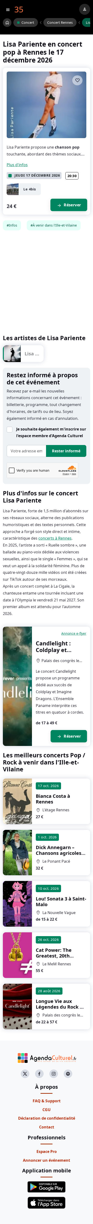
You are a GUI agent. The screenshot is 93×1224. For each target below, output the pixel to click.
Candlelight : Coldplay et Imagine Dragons (60, 649)
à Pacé (60, 853)
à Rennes (53, 799)
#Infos (12, 225)
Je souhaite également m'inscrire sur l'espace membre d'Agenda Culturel (51, 432)
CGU (46, 1109)
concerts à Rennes (55, 538)
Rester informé (66, 451)
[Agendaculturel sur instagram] (53, 1073)
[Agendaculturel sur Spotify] (68, 1073)
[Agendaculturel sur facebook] (39, 1073)
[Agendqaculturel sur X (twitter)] (25, 1073)
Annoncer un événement (46, 1160)
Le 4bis (29, 189)
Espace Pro (46, 1151)
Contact (46, 1127)
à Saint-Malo (61, 901)
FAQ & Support (47, 1100)
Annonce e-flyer (73, 633)
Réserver (69, 205)
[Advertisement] (46, 282)
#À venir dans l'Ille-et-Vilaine (54, 225)
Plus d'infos (17, 164)
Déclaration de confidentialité (46, 1118)
